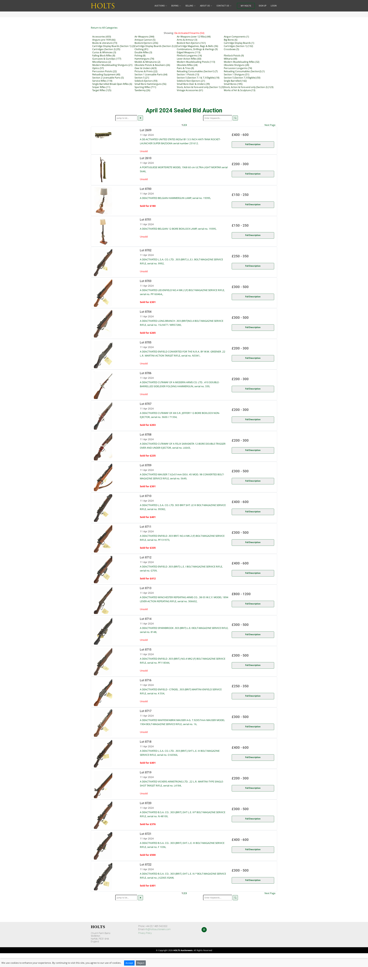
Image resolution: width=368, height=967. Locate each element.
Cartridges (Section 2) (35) (106, 49)
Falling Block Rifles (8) (103, 55)
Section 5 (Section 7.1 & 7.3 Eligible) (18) (198, 77)
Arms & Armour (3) (187, 39)
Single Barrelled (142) (235, 80)
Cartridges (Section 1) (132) (238, 46)
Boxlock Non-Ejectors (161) (191, 42)
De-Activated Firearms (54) (189, 33)
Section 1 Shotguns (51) (236, 74)
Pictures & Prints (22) (146, 71)
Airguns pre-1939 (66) (103, 39)
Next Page (269, 125)
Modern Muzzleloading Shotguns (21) (112, 65)
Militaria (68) (230, 58)
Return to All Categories (104, 27)
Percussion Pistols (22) (104, 71)
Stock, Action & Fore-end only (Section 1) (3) (200, 87)
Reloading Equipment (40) (106, 74)
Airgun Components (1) (236, 36)
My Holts (246, 6)
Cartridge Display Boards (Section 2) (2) (156, 46)
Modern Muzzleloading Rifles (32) (241, 61)
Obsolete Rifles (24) (187, 65)
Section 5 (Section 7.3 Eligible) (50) (242, 77)
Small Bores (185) (233, 84)
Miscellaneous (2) (101, 61)
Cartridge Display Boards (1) (239, 42)
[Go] (140, 118)
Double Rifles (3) (143, 52)
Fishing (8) (140, 55)
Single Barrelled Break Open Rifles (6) (112, 84)
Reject (140, 963)
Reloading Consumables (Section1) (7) (197, 71)
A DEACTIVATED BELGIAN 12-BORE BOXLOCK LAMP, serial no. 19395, (178, 228)
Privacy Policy (145, 933)
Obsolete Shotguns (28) (236, 65)
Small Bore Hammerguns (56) (150, 84)
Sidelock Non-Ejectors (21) (191, 80)
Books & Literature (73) (104, 42)
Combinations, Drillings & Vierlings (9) (197, 49)
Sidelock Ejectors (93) (146, 80)
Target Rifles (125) (101, 90)
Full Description (252, 144)
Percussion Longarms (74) (238, 68)
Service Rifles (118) (102, 80)
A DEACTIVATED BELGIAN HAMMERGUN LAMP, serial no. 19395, (175, 198)
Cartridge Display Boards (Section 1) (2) (113, 46)
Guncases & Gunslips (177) (106, 58)
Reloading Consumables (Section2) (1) (244, 71)
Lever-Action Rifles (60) (189, 58)
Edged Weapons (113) (188, 52)
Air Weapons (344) (144, 36)
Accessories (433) (101, 36)
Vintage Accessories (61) (190, 90)
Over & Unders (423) (146, 68)
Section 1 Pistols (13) (188, 74)
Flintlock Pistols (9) (234, 55)
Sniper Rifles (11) (101, 87)
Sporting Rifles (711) (145, 87)
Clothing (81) (141, 49)
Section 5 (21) (142, 77)
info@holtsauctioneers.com (157, 929)
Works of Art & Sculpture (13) (239, 90)
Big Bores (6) (230, 39)
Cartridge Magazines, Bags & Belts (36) (197, 46)
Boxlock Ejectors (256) (146, 42)
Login (274, 6)
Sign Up (262, 6)
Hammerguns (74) (144, 58)
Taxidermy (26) (142, 90)
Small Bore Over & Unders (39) (193, 84)
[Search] (235, 118)
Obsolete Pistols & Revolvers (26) (152, 65)
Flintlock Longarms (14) (189, 55)
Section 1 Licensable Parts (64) (151, 74)
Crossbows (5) (231, 49)
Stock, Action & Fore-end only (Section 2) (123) (248, 87)
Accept (129, 963)
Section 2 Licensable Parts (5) (108, 77)
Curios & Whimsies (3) (104, 52)
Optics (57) (98, 68)
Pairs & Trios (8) (185, 68)
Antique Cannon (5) (145, 39)
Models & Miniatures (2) (147, 61)
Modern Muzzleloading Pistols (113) (196, 61)
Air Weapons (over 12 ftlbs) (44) (194, 36)
